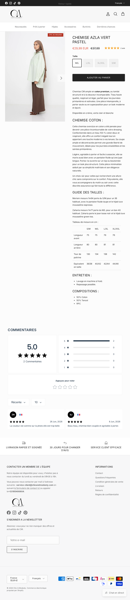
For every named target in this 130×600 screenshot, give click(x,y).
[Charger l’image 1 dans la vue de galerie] (35, 77)
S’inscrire (17, 549)
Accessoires (70, 26)
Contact (99, 473)
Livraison (99, 486)
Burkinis (86, 26)
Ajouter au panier (98, 77)
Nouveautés (20, 26)
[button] (90, 341)
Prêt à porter (39, 26)
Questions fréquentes (105, 477)
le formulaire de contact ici (27, 488)
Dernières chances (106, 26)
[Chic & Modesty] (17, 14)
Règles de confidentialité (107, 494)
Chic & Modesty (19, 588)
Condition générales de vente (109, 481)
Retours (99, 490)
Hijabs (55, 26)
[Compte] (107, 14)
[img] (32, 355)
